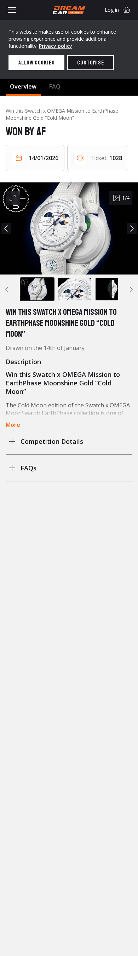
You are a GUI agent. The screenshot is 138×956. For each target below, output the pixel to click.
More (13, 425)
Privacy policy (55, 46)
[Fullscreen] (13, 198)
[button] (69, 228)
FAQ (55, 86)
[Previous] (6, 228)
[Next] (132, 228)
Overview (23, 86)
